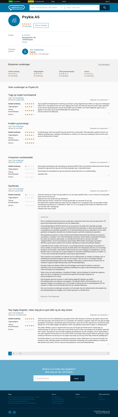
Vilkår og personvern (104, 394)
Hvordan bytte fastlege (58, 401)
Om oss (54, 394)
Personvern (102, 399)
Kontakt (78, 394)
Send (76, 379)
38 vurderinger (27, 26)
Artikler (64, 1)
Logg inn (107, 1)
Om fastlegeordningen (58, 399)
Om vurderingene (104, 64)
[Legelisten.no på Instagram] (14, 412)
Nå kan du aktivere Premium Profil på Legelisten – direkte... (24, 397)
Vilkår (100, 397)
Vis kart (24, 42)
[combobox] (46, 7)
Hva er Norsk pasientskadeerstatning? (18, 401)
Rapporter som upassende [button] (98, 100)
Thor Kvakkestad (36, 50)
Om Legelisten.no (56, 397)
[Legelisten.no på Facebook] (9, 412)
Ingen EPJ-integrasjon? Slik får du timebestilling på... (22, 403)
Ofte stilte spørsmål (57, 403)
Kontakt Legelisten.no (81, 397)
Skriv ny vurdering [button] (41, 25)
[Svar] (108, 114)
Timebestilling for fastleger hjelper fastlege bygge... (22, 399)
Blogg (52, 1)
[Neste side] (108, 353)
